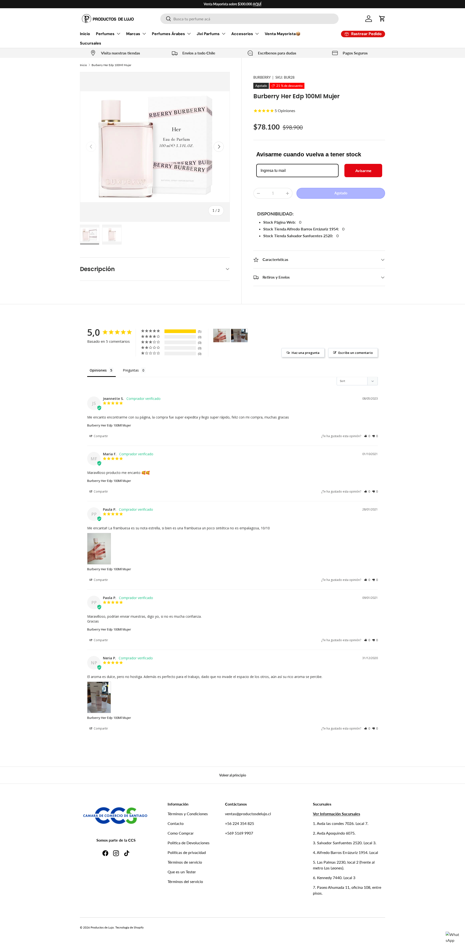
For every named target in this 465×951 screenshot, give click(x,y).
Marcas (133, 33)
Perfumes (105, 33)
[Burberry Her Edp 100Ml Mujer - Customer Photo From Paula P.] (221, 335)
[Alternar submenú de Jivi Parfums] (223, 34)
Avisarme (363, 170)
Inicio (85, 33)
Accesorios (242, 33)
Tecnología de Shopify (129, 927)
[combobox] (249, 19)
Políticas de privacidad (187, 852)
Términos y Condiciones (188, 813)
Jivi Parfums (208, 33)
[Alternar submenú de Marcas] (144, 34)
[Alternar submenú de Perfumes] (118, 34)
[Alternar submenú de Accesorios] (257, 34)
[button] (382, 18)
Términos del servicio (185, 881)
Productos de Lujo (102, 927)
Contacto (176, 823)
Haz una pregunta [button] (305, 352)
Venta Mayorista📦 (283, 33)
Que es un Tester (182, 871)
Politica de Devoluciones (188, 842)
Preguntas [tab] (131, 370)
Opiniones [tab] (98, 370)
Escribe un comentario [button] (355, 352)
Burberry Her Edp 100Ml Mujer (111, 65)
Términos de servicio (185, 862)
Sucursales (90, 43)
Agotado (340, 193)
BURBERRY (262, 77)
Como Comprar (181, 833)
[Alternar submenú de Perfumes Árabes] (189, 34)
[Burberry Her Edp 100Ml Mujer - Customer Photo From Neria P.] (239, 335)
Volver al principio (232, 775)
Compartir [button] (100, 436)
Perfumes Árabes (168, 33)
